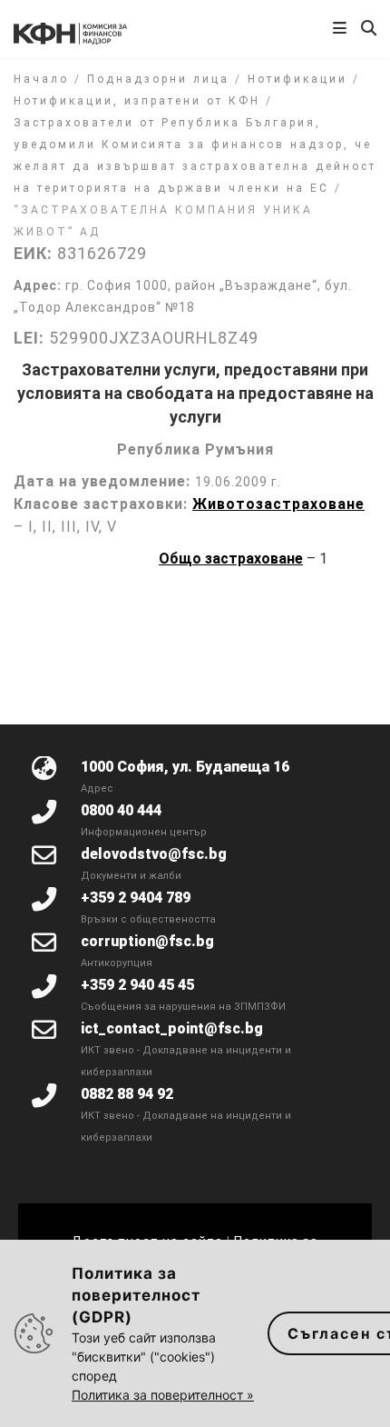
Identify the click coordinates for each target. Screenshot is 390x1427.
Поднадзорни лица (158, 79)
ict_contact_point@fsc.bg (172, 1028)
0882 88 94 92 (127, 1094)
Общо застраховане (231, 558)
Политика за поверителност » (163, 1394)
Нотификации (297, 79)
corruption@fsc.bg (147, 941)
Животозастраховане (278, 504)
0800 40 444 (121, 810)
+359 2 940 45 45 (137, 984)
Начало (41, 79)
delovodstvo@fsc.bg (154, 854)
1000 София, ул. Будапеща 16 (185, 766)
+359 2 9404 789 (135, 897)
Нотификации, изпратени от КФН (137, 101)
